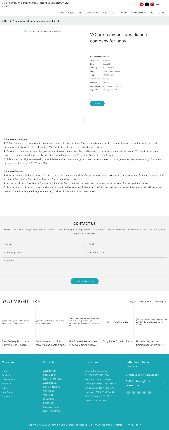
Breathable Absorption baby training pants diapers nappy (51, 343)
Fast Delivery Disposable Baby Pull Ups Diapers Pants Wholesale (15, 343)
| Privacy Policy (132, 424)
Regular (133, 301)
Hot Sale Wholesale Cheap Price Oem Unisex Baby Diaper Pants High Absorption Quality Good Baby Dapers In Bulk (83, 343)
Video (5, 387)
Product (6, 375)
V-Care (5, 21)
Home (5, 371)
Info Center (7, 392)
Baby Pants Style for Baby (117, 341)
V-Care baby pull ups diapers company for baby (36, 21)
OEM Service (8, 379)
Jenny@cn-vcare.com (103, 387)
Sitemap (118, 424)
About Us (6, 383)
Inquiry (97, 104)
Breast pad (161, 301)
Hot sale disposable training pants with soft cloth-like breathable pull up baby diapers (150, 343)
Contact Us (7, 396)
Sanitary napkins (146, 301)
